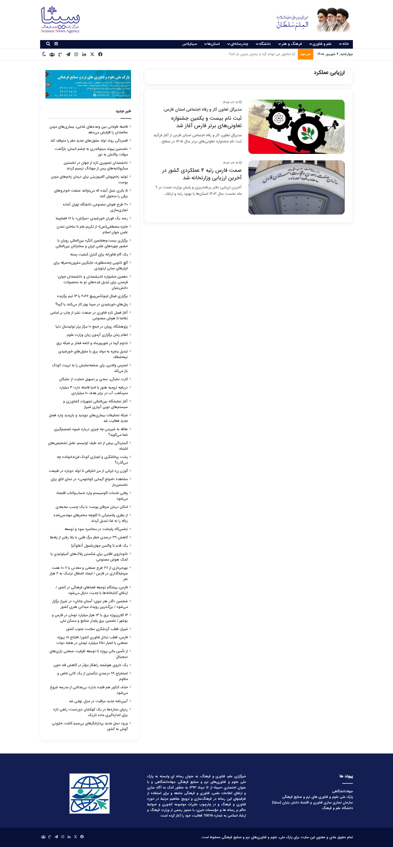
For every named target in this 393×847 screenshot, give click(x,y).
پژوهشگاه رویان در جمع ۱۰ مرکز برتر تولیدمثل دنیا (91, 326)
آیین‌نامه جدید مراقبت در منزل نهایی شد (98, 701)
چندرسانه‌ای (239, 44)
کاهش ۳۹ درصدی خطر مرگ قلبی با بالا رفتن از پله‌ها (89, 537)
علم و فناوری (322, 44)
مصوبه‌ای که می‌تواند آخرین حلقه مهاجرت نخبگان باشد (256, 54)
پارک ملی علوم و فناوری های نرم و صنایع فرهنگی (317, 797)
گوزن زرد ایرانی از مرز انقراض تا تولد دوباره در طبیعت (88, 471)
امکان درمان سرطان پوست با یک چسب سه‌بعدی (92, 507)
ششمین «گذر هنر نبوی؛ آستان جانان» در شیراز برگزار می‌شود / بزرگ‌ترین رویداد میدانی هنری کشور (90, 604)
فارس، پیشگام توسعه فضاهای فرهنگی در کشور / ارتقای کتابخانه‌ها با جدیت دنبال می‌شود (92, 590)
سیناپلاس (189, 44)
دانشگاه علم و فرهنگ (337, 808)
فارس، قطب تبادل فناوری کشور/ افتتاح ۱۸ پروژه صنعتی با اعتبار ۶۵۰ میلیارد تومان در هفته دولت (92, 640)
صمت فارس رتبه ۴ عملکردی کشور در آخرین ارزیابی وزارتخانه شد (202, 174)
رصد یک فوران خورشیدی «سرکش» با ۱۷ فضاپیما (92, 218)
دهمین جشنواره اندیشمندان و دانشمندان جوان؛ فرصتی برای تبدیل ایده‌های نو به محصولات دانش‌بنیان (92, 282)
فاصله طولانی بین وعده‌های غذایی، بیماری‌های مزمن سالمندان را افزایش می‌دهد (88, 129)
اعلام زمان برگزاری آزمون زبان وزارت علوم (97, 335)
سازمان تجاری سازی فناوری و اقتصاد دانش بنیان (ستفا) (312, 802)
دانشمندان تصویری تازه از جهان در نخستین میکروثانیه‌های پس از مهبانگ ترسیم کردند (96, 165)
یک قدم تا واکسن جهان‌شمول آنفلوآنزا (99, 546)
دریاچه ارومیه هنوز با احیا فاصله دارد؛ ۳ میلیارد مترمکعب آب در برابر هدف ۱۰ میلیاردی (93, 390)
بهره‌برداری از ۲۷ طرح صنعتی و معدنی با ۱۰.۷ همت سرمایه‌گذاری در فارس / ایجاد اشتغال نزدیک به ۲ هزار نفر (88, 573)
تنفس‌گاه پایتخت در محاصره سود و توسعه (96, 529)
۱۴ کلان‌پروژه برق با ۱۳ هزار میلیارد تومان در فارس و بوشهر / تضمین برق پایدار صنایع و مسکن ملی (90, 618)
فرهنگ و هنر (292, 44)
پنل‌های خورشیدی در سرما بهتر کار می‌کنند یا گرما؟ (91, 304)
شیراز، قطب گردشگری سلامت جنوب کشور (97, 629)
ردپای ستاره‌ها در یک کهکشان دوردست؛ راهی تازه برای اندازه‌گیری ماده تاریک (90, 712)
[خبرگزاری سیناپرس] (309, 20)
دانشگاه (265, 44)
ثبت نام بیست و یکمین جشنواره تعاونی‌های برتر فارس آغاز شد (202, 118)
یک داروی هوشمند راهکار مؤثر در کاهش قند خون (90, 665)
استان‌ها (213, 44)
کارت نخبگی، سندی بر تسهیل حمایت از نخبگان (93, 379)
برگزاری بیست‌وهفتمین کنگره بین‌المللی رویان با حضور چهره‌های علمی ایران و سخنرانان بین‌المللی (92, 243)
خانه (345, 44)
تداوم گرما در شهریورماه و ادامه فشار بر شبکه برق (92, 343)
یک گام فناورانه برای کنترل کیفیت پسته (99, 254)
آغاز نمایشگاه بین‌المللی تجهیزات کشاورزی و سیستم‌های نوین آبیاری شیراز (95, 404)
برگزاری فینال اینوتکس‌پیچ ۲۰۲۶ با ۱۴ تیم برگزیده (92, 296)
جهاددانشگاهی (342, 791)
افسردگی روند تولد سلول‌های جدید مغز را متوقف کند (89, 140)
